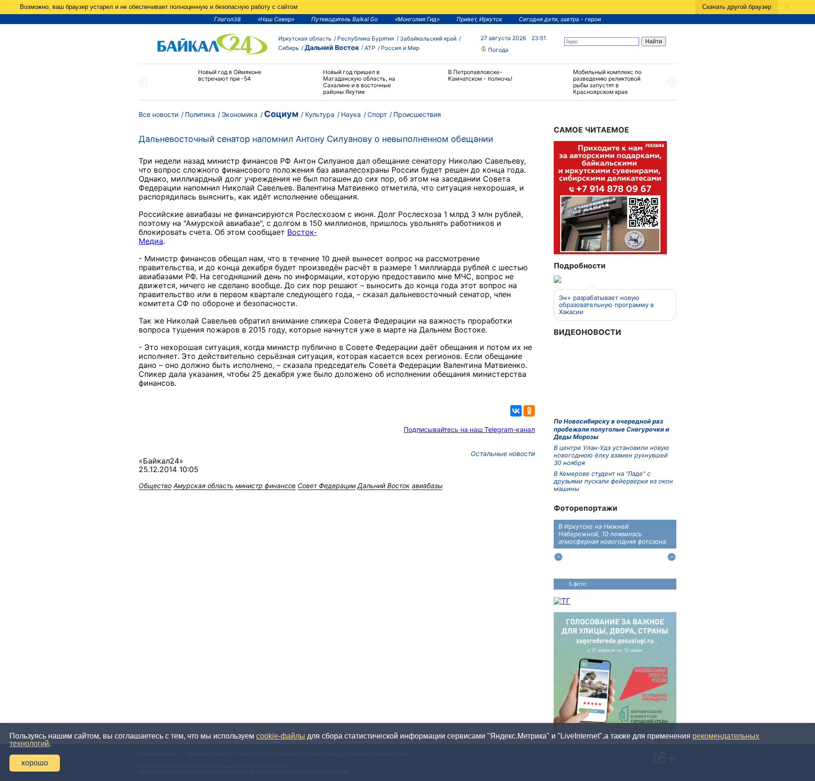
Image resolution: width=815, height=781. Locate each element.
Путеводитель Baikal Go (344, 19)
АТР (370, 47)
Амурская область (203, 486)
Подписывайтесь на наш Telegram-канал (469, 429)
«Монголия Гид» (417, 19)
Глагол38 (227, 19)
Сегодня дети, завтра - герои (560, 19)
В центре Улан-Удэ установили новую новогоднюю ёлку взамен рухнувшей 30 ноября (611, 455)
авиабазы (427, 486)
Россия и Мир (400, 47)
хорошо (34, 763)
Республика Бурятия (365, 38)
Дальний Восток (332, 47)
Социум (281, 114)
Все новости (158, 114)
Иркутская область (305, 38)
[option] (220, 79)
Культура (319, 114)
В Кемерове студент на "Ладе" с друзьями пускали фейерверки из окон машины (613, 481)
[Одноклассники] (529, 410)
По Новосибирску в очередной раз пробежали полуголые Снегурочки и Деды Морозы (611, 428)
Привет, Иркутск (479, 19)
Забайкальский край (428, 38)
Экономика (240, 114)
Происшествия (417, 114)
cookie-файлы (280, 736)
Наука (351, 114)
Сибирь (288, 47)
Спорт (377, 114)
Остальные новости (503, 453)
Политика (200, 114)
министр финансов (265, 486)
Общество (155, 486)
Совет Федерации (327, 486)
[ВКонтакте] (516, 410)
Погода (497, 49)
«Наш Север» (276, 19)
